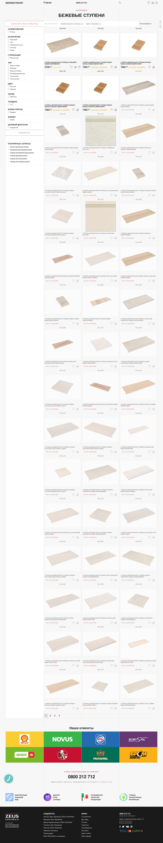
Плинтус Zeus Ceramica (53, 828)
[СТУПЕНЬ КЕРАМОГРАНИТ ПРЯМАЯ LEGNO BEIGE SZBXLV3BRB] (139, 86)
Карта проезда (125, 822)
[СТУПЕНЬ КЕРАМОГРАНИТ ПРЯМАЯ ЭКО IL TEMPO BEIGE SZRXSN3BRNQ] (139, 685)
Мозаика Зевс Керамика (53, 819)
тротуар (13, 47)
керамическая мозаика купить (21, 149)
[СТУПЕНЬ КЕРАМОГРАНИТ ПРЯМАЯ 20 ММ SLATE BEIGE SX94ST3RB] (139, 428)
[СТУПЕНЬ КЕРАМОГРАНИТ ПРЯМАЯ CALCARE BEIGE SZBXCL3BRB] (101, 172)
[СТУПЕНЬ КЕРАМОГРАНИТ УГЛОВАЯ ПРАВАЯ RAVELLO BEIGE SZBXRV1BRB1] (63, 685)
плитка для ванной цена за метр (22, 152)
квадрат (13, 112)
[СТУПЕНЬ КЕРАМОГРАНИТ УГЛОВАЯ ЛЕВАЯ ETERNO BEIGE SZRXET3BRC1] (101, 685)
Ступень (71, 24)
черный (13, 89)
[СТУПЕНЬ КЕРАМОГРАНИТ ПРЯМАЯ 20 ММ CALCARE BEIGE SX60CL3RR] (63, 642)
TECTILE (13, 97)
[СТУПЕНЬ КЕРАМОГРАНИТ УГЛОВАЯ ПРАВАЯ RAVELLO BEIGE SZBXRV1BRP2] (139, 44)
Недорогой (14, 127)
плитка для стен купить (18, 158)
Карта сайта (86, 833)
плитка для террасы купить (20, 161)
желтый (13, 86)
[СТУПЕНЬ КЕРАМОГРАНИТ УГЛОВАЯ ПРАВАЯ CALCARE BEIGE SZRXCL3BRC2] (63, 471)
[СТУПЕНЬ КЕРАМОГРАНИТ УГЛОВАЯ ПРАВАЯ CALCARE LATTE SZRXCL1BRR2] (63, 428)
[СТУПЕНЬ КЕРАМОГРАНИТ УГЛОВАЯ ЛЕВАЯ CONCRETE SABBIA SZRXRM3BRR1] (139, 557)
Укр (160, 26)
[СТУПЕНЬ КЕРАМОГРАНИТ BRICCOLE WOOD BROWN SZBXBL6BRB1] (101, 386)
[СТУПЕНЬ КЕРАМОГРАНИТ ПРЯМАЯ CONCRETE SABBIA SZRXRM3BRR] (63, 44)
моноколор (14, 58)
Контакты (85, 830)
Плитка (12, 32)
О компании (86, 816)
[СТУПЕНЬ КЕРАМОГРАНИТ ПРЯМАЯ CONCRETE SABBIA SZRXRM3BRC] (139, 599)
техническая (14, 79)
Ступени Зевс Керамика (53, 825)
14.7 (11, 104)
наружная (13, 39)
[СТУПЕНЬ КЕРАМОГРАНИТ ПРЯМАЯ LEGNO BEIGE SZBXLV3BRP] (63, 129)
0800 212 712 (81, 2)
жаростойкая (15, 65)
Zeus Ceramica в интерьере (54, 836)
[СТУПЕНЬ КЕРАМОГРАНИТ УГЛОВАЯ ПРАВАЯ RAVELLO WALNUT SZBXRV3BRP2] (63, 86)
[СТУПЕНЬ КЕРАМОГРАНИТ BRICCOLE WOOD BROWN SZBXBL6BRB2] (63, 257)
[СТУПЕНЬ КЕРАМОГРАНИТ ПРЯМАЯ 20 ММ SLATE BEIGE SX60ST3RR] (101, 599)
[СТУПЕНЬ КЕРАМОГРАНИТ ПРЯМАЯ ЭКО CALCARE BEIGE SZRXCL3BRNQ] (101, 257)
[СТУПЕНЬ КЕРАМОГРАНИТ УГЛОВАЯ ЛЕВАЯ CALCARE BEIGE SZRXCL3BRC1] (63, 215)
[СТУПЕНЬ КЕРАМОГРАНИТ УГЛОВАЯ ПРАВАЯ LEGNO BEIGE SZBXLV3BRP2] (139, 172)
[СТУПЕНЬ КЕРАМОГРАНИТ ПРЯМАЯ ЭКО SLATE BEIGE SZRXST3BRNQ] (139, 471)
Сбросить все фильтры (24, 24)
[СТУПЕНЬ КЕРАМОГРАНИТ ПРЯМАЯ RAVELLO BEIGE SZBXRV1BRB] (139, 386)
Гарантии (85, 825)
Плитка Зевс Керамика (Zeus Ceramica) (59, 816)
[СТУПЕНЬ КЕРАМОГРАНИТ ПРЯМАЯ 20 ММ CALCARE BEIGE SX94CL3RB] (139, 642)
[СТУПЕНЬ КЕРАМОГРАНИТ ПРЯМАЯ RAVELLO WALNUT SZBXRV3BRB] (139, 129)
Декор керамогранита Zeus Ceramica (58, 822)
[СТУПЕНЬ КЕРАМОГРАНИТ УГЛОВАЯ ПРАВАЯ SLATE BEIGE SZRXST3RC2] (101, 343)
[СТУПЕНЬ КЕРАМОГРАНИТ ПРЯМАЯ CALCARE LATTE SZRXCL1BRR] (139, 514)
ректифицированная (17, 73)
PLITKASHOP (12, 826)
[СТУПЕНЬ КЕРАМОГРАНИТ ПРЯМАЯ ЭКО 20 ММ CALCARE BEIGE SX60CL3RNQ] (101, 642)
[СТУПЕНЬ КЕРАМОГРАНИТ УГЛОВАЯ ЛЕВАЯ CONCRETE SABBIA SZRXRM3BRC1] (101, 514)
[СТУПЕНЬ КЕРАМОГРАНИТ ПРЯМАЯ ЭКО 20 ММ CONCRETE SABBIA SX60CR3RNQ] (139, 300)
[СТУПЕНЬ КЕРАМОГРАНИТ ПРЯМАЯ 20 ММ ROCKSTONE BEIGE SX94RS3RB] (63, 599)
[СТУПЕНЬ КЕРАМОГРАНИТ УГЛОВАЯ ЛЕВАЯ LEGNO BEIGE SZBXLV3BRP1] (63, 300)
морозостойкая (15, 71)
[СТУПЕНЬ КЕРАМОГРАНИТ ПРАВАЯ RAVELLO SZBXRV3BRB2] (139, 215)
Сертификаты (87, 828)
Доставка (85, 819)
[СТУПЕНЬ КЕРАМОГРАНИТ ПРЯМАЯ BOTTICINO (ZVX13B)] (101, 215)
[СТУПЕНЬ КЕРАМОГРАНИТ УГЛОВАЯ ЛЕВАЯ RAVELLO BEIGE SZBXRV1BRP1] (101, 44)
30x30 (12, 120)
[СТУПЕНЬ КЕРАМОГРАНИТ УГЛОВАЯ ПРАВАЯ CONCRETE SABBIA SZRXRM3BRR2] (101, 471)
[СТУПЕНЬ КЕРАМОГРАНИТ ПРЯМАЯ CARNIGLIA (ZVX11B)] (101, 129)
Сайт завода (86, 836)
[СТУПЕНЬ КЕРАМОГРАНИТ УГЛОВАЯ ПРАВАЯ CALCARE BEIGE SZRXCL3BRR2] (63, 557)
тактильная (14, 76)
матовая (13, 68)
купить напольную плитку (19, 146)
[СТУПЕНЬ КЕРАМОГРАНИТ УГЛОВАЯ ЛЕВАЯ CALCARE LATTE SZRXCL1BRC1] (63, 386)
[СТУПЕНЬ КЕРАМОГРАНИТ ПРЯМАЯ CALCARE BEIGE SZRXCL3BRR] (63, 514)
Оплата (84, 822)
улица (12, 50)
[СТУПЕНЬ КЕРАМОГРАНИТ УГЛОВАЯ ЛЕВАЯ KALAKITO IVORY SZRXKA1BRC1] (63, 172)
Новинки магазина (51, 830)
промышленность (16, 45)
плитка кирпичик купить (18, 155)
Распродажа (48, 833)
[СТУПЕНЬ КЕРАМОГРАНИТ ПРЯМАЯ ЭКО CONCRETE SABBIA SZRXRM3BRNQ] (101, 557)
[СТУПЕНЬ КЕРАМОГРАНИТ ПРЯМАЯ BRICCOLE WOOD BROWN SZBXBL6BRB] (63, 343)
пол (11, 42)
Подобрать (24, 133)
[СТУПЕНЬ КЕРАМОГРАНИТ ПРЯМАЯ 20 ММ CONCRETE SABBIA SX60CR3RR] (139, 343)
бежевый (92, 24)
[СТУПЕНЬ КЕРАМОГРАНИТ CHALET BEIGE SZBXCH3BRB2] (101, 300)
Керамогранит (14, 2)
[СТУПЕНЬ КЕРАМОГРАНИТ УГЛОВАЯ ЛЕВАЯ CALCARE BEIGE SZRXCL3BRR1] (101, 428)
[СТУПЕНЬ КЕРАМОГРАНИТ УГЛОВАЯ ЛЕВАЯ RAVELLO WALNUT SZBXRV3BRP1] (101, 86)
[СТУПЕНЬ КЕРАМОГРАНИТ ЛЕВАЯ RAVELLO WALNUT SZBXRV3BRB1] (139, 257)
